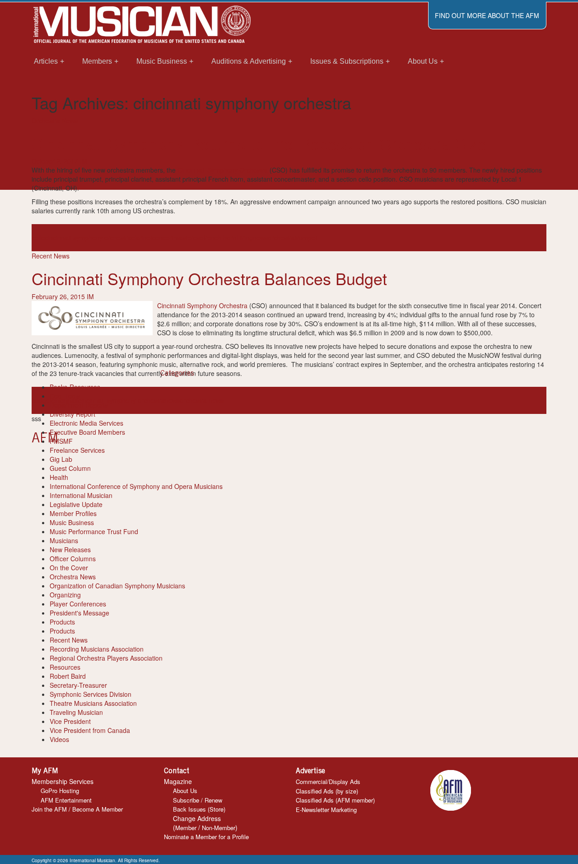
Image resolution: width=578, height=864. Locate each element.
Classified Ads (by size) (327, 791)
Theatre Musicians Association (93, 703)
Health (59, 477)
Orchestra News (55, 120)
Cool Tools (65, 395)
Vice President (70, 721)
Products (62, 621)
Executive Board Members (87, 432)
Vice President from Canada (90, 730)
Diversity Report (72, 413)
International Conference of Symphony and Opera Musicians (136, 486)
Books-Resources (75, 386)
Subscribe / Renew (197, 800)
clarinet (141, 237)
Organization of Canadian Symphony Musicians (117, 585)
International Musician (81, 495)
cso (198, 237)
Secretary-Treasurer (78, 685)
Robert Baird (68, 676)
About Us (185, 790)
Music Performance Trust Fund (94, 531)
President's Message (79, 612)
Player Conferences (78, 603)
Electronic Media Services (86, 422)
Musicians (64, 540)
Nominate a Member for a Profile (206, 836)
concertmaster (172, 237)
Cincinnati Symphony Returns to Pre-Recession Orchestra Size (259, 143)
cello (38, 237)
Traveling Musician (76, 712)
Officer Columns (73, 558)
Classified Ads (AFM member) (335, 800)
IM (83, 160)
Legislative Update (76, 504)
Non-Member (218, 827)
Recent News (51, 255)
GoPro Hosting (60, 790)
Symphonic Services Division (90, 694)
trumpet (306, 237)
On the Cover (69, 567)
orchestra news (202, 400)
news (260, 237)
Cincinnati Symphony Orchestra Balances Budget (209, 278)
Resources (65, 666)
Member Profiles (73, 513)
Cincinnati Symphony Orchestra (222, 169)
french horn (219, 237)
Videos (59, 739)
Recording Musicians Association (97, 648)
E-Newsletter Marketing (326, 809)
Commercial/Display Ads (328, 781)
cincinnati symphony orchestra (88, 237)
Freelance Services (77, 450)
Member (185, 827)
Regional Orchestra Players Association (106, 657)
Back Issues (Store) (199, 809)
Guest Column (70, 468)
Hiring (244, 237)
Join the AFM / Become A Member (77, 809)
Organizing (65, 594)
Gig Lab (61, 459)
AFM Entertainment (66, 800)
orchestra (281, 237)
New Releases (70, 549)
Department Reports (79, 404)
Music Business (72, 522)
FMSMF (61, 441)
